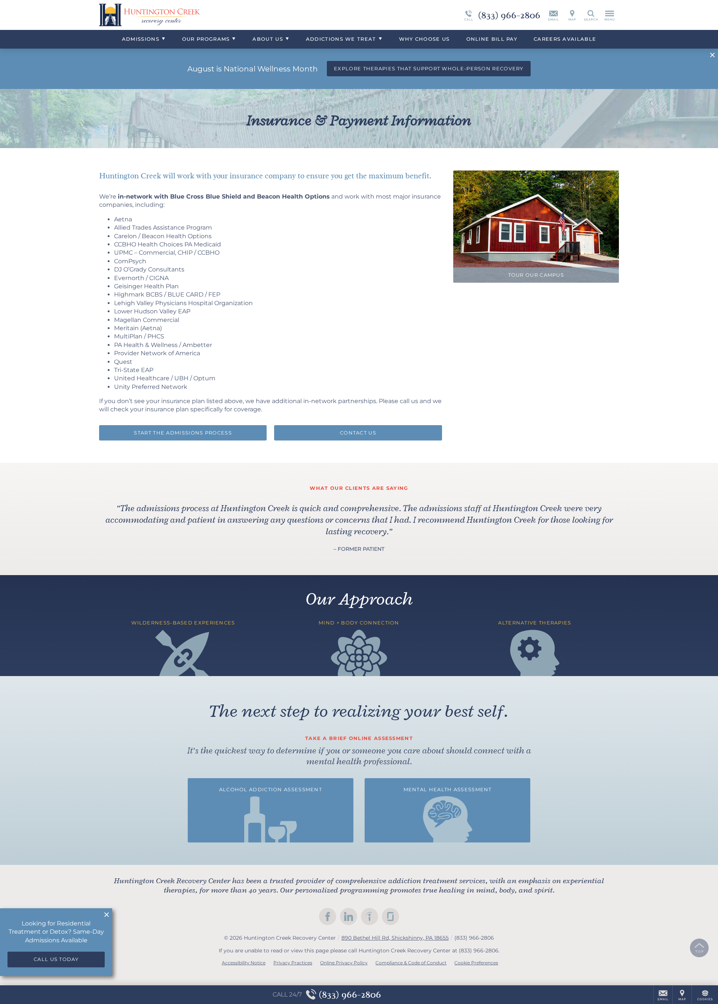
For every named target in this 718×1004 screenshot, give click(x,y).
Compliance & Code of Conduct (411, 962)
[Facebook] (327, 916)
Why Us (424, 39)
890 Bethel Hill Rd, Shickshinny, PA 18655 (395, 937)
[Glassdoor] (390, 916)
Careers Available (565, 39)
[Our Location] (572, 14)
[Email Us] (553, 14)
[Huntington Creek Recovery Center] (211, 15)
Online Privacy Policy (344, 962)
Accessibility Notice (244, 962)
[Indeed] (369, 916)
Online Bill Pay (492, 39)
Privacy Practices (292, 962)
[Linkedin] (348, 916)
